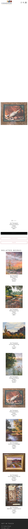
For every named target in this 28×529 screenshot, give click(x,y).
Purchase (14, 233)
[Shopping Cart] (21, 2)
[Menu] (26, 2)
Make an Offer (14, 238)
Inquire (14, 242)
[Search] (23, 2)
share (14, 220)
